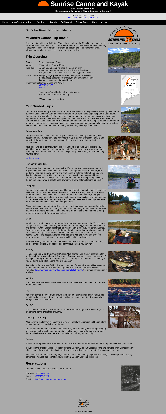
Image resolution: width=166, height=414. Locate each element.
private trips (82, 22)
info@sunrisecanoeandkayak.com (50, 379)
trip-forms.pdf (33, 158)
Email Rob (72, 18)
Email (42, 88)
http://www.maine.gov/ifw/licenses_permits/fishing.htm (58, 270)
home (5, 22)
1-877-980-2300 (42, 373)
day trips (41, 22)
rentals (53, 22)
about (94, 22)
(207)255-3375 (91, 18)
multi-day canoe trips (22, 22)
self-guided (66, 22)
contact (104, 22)
